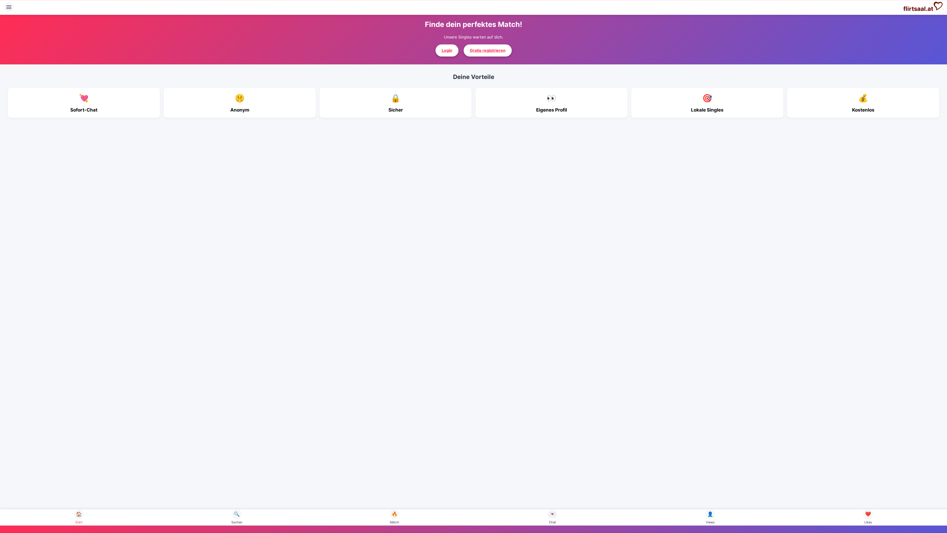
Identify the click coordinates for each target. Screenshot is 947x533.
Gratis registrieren (488, 50)
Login (447, 50)
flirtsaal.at (918, 8)
